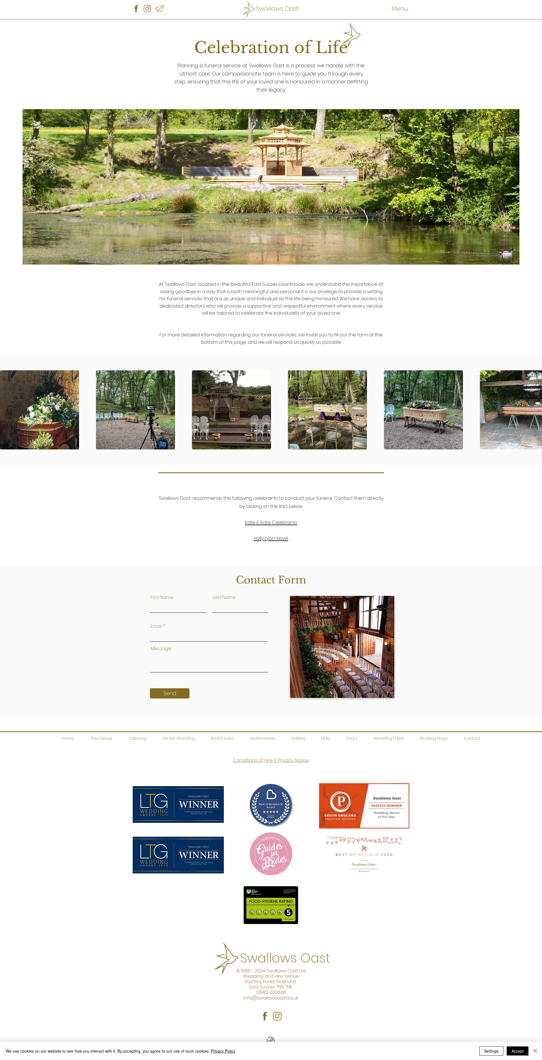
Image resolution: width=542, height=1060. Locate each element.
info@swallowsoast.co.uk (271, 998)
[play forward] (535, 409)
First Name (162, 597)
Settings (491, 1051)
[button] (400, 8)
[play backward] (7, 409)
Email (156, 626)
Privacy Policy (223, 1051)
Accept (518, 1051)
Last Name (224, 597)
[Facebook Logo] (136, 8)
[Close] (535, 1050)
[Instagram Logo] (147, 8)
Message (161, 648)
